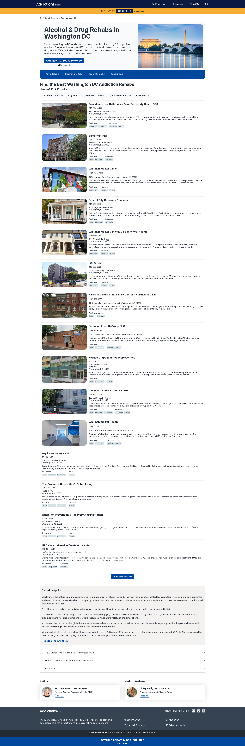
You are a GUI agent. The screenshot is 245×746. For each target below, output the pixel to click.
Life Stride (95, 263)
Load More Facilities (122, 576)
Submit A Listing (136, 725)
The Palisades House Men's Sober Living (67, 484)
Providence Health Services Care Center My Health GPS (123, 104)
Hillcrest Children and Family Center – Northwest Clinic (122, 294)
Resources (117, 74)
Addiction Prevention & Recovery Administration (72, 514)
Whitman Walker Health (103, 421)
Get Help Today (122, 740)
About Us (174, 719)
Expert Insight (96, 74)
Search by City (73, 74)
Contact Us (133, 719)
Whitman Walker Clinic (103, 168)
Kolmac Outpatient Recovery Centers (112, 357)
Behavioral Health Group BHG (107, 326)
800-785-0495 (124, 11)
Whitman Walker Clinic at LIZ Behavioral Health (118, 231)
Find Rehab (52, 74)
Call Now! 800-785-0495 (64, 60)
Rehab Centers (51, 18)
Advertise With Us (178, 725)
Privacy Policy (149, 732)
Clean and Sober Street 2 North (108, 390)
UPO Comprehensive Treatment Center (66, 545)
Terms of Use (133, 732)
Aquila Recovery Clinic (56, 453)
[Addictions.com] (41, 18)
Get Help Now (108, 11)
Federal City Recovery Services (108, 200)
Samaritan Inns (98, 135)
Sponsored (140, 11)
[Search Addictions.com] (207, 4)
